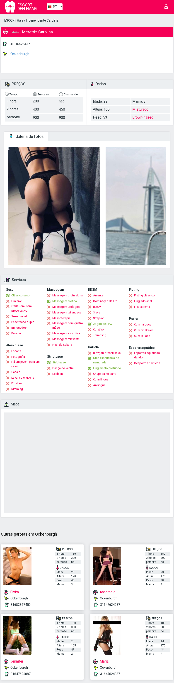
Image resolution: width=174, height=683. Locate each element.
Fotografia (18, 356)
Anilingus (99, 385)
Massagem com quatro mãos (67, 325)
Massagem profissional (67, 295)
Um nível (16, 301)
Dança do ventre (63, 368)
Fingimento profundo (107, 368)
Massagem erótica (64, 301)
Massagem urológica (66, 306)
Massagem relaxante (66, 339)
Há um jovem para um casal (25, 364)
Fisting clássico (144, 295)
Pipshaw (16, 383)
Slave (96, 312)
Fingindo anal (143, 301)
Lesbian (57, 373)
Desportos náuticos (147, 363)
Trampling (99, 335)
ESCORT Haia (13, 20)
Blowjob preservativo (107, 353)
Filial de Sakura (62, 344)
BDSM (97, 306)
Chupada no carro (104, 373)
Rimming (17, 389)
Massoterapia (61, 318)
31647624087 (110, 605)
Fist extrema (142, 306)
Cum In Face (142, 336)
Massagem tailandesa (66, 312)
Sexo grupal (19, 316)
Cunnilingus (100, 379)
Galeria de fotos (29, 136)
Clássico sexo (20, 295)
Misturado (140, 109)
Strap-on (98, 318)
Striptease (59, 362)
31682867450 (21, 605)
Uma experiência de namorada (106, 360)
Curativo (98, 329)
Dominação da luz (105, 301)
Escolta (16, 351)
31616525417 (20, 44)
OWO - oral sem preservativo (21, 308)
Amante (98, 295)
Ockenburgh (19, 54)
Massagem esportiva (66, 333)
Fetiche (16, 333)
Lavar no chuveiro (22, 377)
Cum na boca (142, 324)
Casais (15, 372)
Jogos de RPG (102, 323)
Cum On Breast (143, 330)
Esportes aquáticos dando (147, 355)
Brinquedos (19, 327)
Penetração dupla (22, 322)
